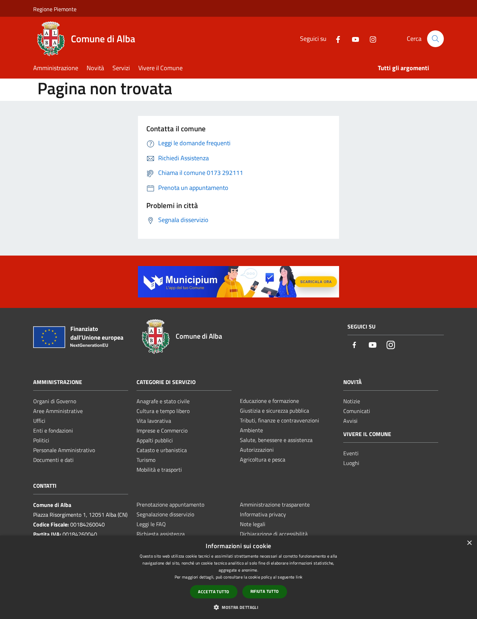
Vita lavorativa (154, 421)
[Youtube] (353, 38)
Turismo (146, 460)
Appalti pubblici (155, 440)
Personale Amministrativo (64, 450)
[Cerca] (435, 38)
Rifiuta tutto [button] (264, 591)
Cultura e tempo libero (163, 411)
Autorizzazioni (257, 449)
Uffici (39, 421)
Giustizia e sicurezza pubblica (274, 410)
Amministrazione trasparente (275, 504)
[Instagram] (370, 38)
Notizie (351, 401)
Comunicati (356, 411)
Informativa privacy (263, 514)
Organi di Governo (54, 401)
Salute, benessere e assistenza (276, 440)
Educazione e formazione (269, 401)
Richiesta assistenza (161, 534)
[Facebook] (335, 38)
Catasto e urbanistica (162, 450)
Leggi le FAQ (151, 524)
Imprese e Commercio (162, 430)
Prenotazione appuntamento (170, 504)
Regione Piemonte (54, 9)
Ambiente (251, 430)
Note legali (252, 524)
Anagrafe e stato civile (163, 401)
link (299, 577)
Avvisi (350, 421)
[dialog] (238, 577)
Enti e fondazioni (53, 430)
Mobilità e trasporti (159, 469)
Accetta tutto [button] (213, 591)
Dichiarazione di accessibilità (274, 534)
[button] (238, 607)
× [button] (469, 543)
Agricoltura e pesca (262, 459)
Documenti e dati (53, 460)
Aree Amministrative (58, 411)
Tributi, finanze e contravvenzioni (279, 420)
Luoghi (351, 463)
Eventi (351, 453)
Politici (41, 440)
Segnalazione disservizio (165, 514)
